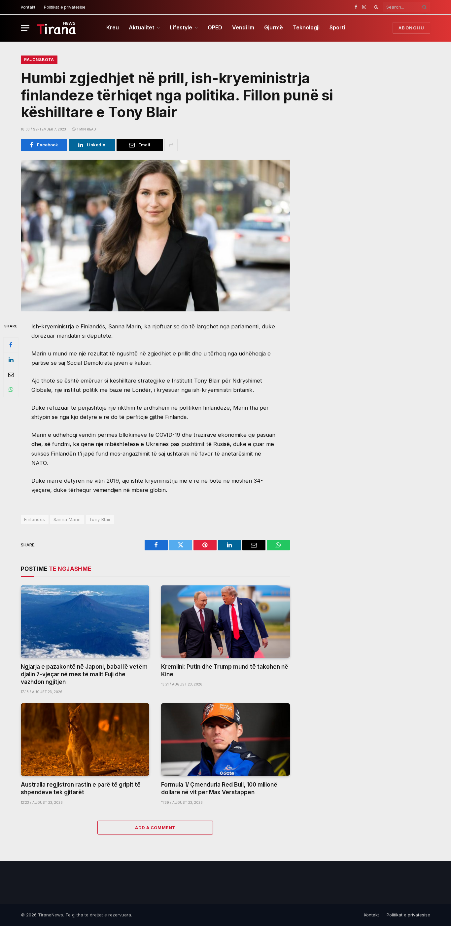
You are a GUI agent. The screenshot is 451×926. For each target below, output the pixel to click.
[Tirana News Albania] (56, 28)
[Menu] (25, 27)
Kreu (112, 27)
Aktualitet (141, 27)
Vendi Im (243, 27)
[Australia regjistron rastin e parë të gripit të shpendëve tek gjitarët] (85, 739)
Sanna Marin (67, 519)
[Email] (10, 374)
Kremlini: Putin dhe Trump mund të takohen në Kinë (224, 670)
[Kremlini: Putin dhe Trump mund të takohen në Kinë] (225, 621)
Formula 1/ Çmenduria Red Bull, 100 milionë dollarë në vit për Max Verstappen (219, 788)
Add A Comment (155, 827)
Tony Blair (100, 519)
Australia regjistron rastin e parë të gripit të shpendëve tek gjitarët (81, 788)
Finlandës (34, 519)
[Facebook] (10, 344)
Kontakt (28, 7)
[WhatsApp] (10, 389)
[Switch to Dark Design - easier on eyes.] (376, 7)
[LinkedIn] (10, 359)
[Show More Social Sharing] (171, 145)
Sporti (337, 27)
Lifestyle (181, 27)
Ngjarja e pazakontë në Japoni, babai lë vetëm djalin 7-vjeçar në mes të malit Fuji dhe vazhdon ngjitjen (84, 674)
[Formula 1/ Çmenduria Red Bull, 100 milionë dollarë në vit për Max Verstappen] (225, 739)
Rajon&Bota (39, 59)
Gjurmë (273, 27)
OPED (215, 27)
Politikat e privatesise (65, 7)
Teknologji (306, 27)
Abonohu (411, 27)
